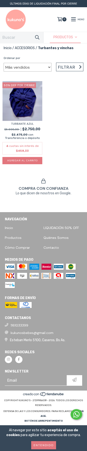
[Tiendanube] (43, 395)
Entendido (44, 445)
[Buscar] (37, 37)
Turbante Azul (22, 124)
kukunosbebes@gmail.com (32, 333)
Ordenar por (12, 58)
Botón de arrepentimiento (43, 420)
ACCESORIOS (25, 48)
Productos (13, 237)
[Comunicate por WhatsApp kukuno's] (76, 414)
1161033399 (19, 325)
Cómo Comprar (17, 247)
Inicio (8, 48)
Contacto (51, 247)
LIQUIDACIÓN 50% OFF (61, 228)
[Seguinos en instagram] (8, 359)
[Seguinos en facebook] (18, 359)
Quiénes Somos (56, 237)
